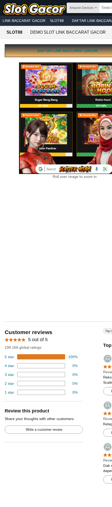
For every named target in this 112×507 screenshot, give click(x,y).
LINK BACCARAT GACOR (24, 21)
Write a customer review (44, 430)
